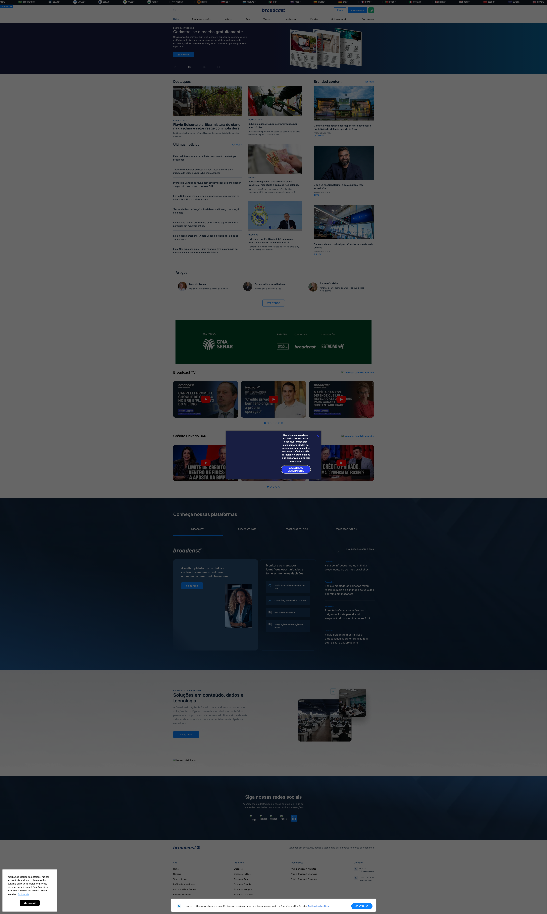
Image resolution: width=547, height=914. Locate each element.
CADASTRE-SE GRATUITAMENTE (296, 469)
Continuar (361, 906)
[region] (273, 905)
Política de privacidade (318, 906)
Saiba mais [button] (23, 894)
